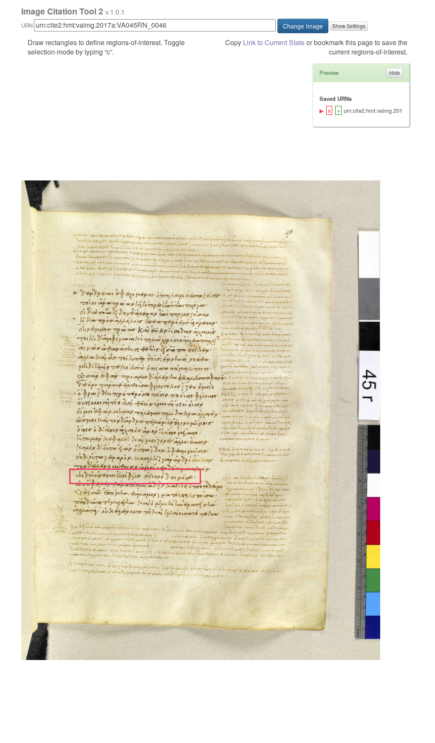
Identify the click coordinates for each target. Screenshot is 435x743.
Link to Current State (274, 42)
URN (27, 25)
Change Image (303, 26)
